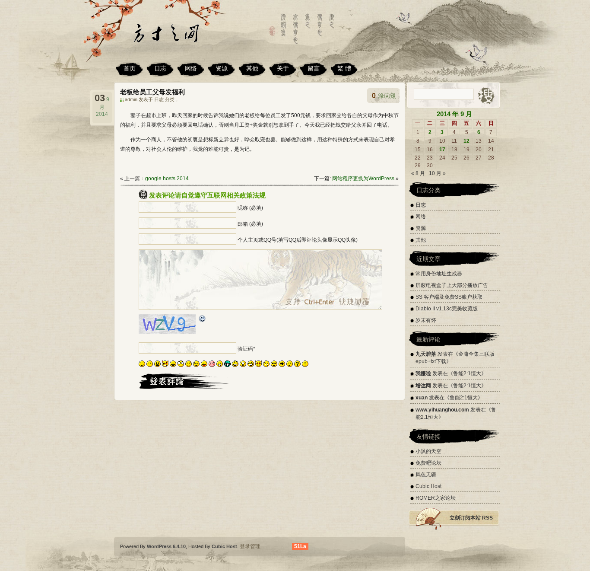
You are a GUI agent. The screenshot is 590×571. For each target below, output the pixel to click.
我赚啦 (423, 373)
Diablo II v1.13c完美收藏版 (447, 309)
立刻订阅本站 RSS (471, 518)
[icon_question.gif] (297, 365)
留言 (314, 68)
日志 (160, 68)
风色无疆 (426, 475)
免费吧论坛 (428, 463)
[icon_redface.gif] (212, 365)
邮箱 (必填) (250, 224)
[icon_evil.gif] (258, 365)
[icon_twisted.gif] (165, 365)
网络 (191, 68)
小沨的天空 (428, 451)
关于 (283, 68)
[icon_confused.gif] (289, 365)
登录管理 (250, 546)
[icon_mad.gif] (157, 365)
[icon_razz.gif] (204, 365)
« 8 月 (418, 173)
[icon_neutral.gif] (149, 365)
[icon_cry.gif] (266, 365)
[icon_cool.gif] (274, 365)
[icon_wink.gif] (142, 365)
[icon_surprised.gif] (219, 365)
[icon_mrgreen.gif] (227, 365)
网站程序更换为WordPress (363, 178)
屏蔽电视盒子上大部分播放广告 (452, 285)
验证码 (245, 349)
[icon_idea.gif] (243, 365)
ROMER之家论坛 (436, 498)
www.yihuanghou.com (442, 410)
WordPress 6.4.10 (166, 546)
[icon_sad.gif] (188, 365)
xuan (422, 398)
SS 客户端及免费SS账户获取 (449, 297)
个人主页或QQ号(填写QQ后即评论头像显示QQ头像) (298, 240)
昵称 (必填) (250, 208)
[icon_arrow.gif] (282, 365)
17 (442, 150)
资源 (222, 68)
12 (466, 141)
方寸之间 (176, 37)
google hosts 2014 (167, 178)
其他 (252, 68)
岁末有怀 (426, 320)
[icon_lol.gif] (235, 365)
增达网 (423, 386)
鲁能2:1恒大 (467, 373)
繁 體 (344, 68)
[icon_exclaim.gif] (305, 365)
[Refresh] (202, 320)
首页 (130, 68)
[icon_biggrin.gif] (250, 365)
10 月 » (437, 173)
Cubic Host (428, 486)
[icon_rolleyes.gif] (196, 365)
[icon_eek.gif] (181, 365)
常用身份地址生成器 (439, 274)
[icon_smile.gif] (173, 365)
